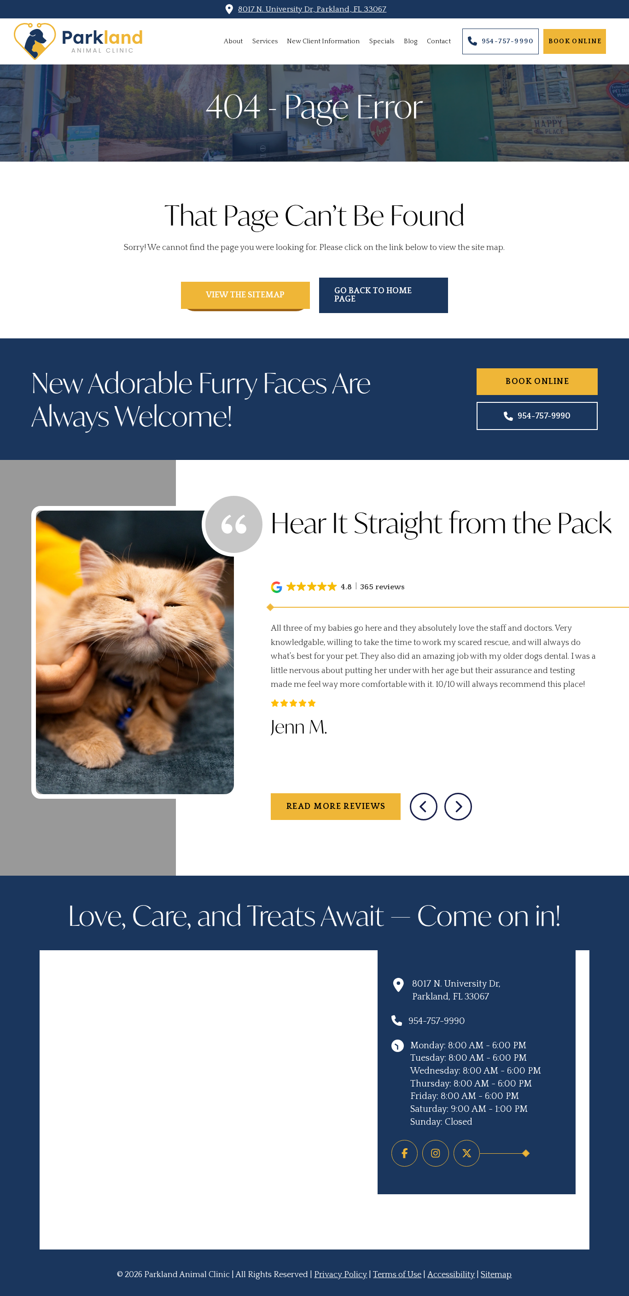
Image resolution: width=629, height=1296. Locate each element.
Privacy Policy (340, 1274)
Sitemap (496, 1274)
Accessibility (451, 1274)
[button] (338, 587)
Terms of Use (397, 1274)
